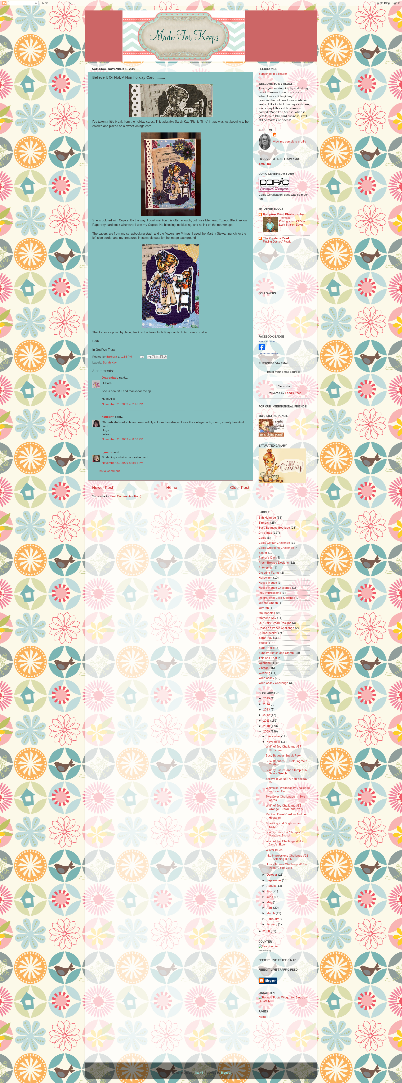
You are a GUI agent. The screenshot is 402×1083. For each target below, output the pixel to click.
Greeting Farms (269, 572)
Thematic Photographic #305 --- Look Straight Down (292, 221)
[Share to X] (157, 357)
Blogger (226, 1072)
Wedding (264, 672)
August (272, 885)
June (270, 896)
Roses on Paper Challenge (276, 628)
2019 (267, 698)
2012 (267, 715)
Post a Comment (109, 471)
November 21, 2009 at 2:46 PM (122, 404)
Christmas (265, 532)
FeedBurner (293, 392)
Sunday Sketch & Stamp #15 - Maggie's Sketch (285, 834)
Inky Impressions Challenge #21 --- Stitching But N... (287, 857)
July (270, 891)
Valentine (265, 662)
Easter (263, 552)
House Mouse (268, 582)
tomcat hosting (265, 950)
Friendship (266, 567)
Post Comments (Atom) (125, 496)
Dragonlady (110, 377)
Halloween (265, 577)
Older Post (239, 487)
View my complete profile (289, 141)
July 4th (264, 607)
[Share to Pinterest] (165, 357)
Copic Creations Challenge (276, 547)
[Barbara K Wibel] (262, 349)
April (270, 907)
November (274, 741)
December (274, 736)
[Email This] (149, 357)
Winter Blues (274, 850)
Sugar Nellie (267, 647)
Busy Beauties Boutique (274, 527)
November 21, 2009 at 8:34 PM (122, 462)
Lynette (107, 452)
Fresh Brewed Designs (274, 562)
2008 (267, 931)
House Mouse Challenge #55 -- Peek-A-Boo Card (286, 866)
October (272, 874)
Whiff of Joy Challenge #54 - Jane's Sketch (284, 843)
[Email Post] (142, 356)
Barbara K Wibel (267, 341)
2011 (266, 720)
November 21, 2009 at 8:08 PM (122, 439)
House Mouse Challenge (275, 587)
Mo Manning (267, 612)
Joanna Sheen (268, 602)
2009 (267, 731)
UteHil (199, 1072)
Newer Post (102, 487)
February (273, 918)
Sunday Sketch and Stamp (276, 652)
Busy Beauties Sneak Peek (283, 755)
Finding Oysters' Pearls (277, 241)
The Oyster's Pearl (276, 238)
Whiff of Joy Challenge (273, 683)
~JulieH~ (108, 416)
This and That (268, 657)
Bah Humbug (267, 517)
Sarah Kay (110, 362)
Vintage (264, 667)
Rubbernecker (268, 633)
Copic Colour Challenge (274, 542)
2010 (267, 726)
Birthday (264, 522)
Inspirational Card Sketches (277, 597)
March (271, 913)
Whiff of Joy (266, 678)
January (272, 924)
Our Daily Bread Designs (275, 622)
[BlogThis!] (153, 357)
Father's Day (267, 557)
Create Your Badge (268, 353)
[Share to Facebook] (161, 357)
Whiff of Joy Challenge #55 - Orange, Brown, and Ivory (284, 807)
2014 (267, 704)
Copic (262, 537)
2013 (267, 709)
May (270, 902)
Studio (263, 642)
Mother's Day (267, 617)
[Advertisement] (283, 258)
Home (171, 487)
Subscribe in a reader (273, 73)
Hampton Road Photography (283, 214)
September (274, 880)
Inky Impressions (270, 592)
